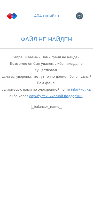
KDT (12, 15)
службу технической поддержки (55, 96)
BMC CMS (79, 15)
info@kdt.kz (80, 89)
